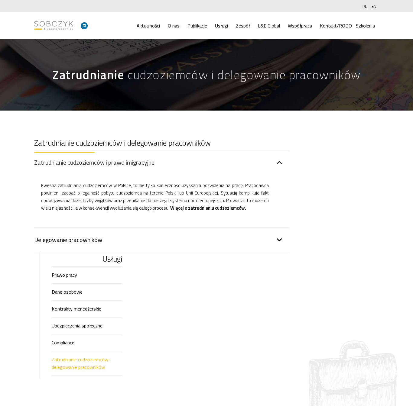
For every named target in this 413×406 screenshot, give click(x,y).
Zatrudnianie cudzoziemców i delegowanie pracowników (81, 363)
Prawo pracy (64, 275)
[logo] (53, 25)
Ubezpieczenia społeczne (77, 325)
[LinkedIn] (84, 25)
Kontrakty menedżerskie (76, 308)
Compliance (63, 342)
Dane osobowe (67, 291)
